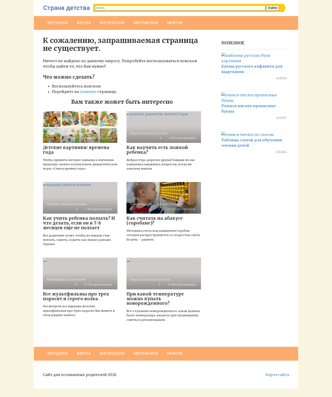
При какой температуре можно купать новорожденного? (155, 298)
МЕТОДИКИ (57, 23)
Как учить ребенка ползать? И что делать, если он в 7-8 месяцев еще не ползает (79, 222)
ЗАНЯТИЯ (175, 23)
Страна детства (66, 8)
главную (88, 91)
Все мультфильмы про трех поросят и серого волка (76, 296)
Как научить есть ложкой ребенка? (157, 150)
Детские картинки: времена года (76, 150)
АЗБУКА (84, 23)
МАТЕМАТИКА (146, 23)
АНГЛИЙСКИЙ (112, 23)
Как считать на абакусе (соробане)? (154, 220)
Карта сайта (277, 374)
